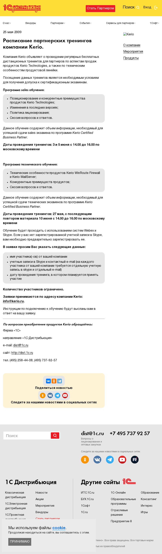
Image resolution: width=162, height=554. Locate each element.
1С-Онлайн (118, 493)
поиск (129, 7)
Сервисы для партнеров (120, 23)
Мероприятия (133, 51)
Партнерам (57, 23)
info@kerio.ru (13, 301)
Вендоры (30, 23)
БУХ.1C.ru (87, 499)
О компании (131, 45)
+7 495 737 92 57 (130, 433)
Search (55, 435)
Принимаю (20, 541)
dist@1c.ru (20, 345)
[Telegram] (59, 381)
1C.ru (84, 512)
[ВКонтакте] (48, 381)
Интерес (147, 506)
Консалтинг (149, 499)
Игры (144, 512)
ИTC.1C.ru (87, 493)
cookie (58, 528)
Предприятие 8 (121, 521)
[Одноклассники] (54, 381)
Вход (147, 7)
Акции (40, 499)
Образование (150, 493)
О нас (6, 23)
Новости (41, 493)
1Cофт (153, 23)
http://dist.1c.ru (22, 353)
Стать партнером (100, 8)
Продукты (131, 58)
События (85, 23)
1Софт (85, 506)
